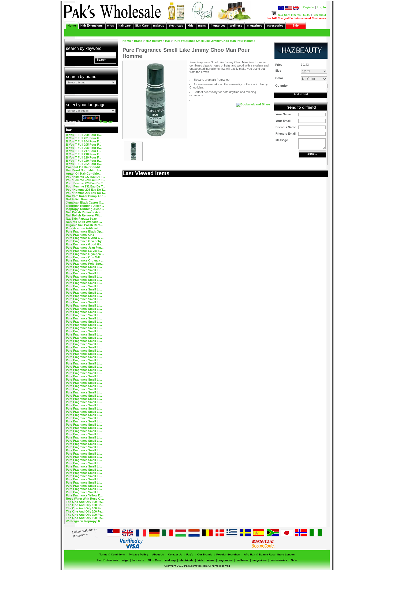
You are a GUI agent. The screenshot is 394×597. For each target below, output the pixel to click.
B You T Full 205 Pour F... (83, 144)
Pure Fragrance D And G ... (84, 237)
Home (72, 25)
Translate (106, 121)
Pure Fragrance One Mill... (84, 257)
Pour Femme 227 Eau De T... (85, 176)
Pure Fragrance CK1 (80, 234)
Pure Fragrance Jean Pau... (84, 247)
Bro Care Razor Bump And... (86, 196)
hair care (124, 25)
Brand (138, 40)
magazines (254, 25)
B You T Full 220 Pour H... (84, 160)
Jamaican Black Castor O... (85, 202)
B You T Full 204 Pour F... (83, 141)
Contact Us (175, 554)
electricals (176, 25)
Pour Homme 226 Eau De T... (86, 189)
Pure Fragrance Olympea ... (85, 254)
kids (191, 25)
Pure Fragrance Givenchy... (85, 241)
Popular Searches (228, 554)
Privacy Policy (138, 554)
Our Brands (204, 554)
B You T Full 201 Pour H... (84, 138)
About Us (158, 554)
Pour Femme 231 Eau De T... (85, 186)
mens (202, 25)
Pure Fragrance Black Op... (84, 231)
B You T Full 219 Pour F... (83, 157)
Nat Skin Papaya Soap (81, 218)
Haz (167, 40)
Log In (321, 7)
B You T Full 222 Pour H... (84, 163)
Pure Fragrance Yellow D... (84, 495)
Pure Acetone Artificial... (83, 228)
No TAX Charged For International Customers (296, 18)
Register (308, 7)
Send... (312, 153)
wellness (236, 25)
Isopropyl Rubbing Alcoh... (85, 205)
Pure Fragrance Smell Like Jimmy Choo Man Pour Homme (214, 40)
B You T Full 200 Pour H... (84, 135)
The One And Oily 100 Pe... (84, 501)
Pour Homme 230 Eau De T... (86, 192)
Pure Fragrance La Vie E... (84, 250)
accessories (275, 25)
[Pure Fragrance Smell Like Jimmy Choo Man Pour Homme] (133, 159)
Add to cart (301, 94)
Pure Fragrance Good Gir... (84, 244)
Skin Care (141, 25)
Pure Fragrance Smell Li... (84, 266)
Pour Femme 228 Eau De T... (85, 180)
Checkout (320, 14)
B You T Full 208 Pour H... (84, 147)
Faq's (189, 554)
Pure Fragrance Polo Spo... (84, 263)
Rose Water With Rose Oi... (85, 498)
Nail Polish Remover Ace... (84, 212)
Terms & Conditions (112, 554)
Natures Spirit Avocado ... (84, 221)
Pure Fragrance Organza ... (84, 260)
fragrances (217, 25)
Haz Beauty (154, 40)
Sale (295, 25)
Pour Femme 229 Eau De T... (85, 183)
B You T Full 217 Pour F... (83, 151)
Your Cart (283, 14)
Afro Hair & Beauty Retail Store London (269, 554)
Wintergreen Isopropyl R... (84, 521)
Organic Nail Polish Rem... (84, 225)
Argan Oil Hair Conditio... (83, 173)
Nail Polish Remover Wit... (84, 215)
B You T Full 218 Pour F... (83, 154)
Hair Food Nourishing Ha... (84, 170)
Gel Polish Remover (80, 199)
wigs (110, 25)
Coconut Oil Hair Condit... (84, 167)
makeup (158, 25)
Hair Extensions (91, 25)
